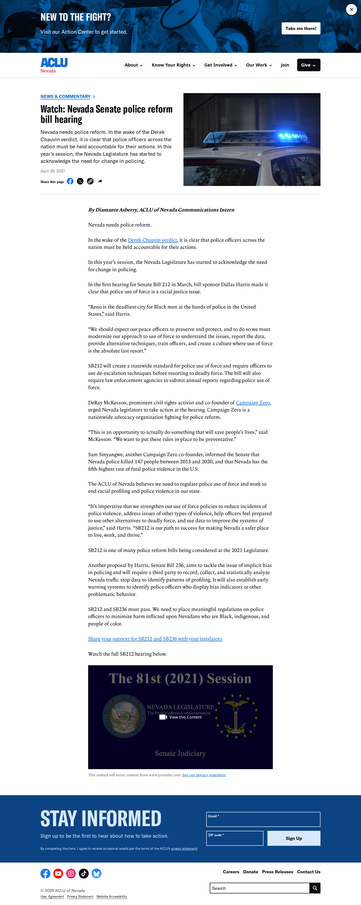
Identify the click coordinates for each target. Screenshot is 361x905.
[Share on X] (80, 183)
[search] (315, 888)
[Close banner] (352, 9)
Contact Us (308, 871)
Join (285, 65)
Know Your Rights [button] (171, 65)
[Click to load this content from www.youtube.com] (180, 717)
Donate (250, 871)
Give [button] (306, 65)
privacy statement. (184, 848)
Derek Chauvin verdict (152, 240)
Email (213, 816)
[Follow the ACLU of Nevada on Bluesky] (96, 874)
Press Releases (277, 871)
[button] (90, 182)
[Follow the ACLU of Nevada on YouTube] (58, 874)
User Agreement (52, 896)
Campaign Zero (253, 402)
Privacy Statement (80, 896)
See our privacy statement (204, 774)
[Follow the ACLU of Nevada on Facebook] (45, 874)
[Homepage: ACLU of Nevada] (58, 65)
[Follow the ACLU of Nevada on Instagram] (71, 874)
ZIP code (216, 835)
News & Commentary (65, 96)
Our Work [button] (256, 65)
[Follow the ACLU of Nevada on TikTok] (84, 874)
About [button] (131, 65)
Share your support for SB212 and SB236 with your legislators (155, 638)
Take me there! (301, 28)
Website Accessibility (112, 896)
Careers (231, 871)
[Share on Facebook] (70, 183)
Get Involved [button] (218, 65)
